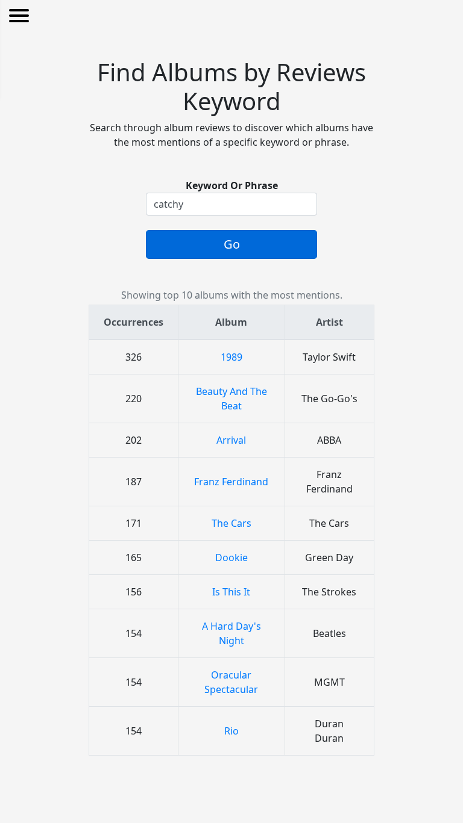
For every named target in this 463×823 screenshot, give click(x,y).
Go (232, 244)
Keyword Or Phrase (232, 185)
